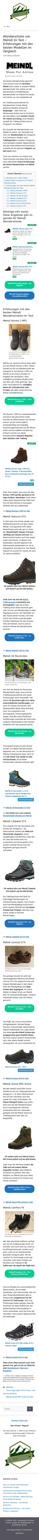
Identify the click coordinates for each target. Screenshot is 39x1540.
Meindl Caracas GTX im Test (17, 1078)
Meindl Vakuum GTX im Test (17, 650)
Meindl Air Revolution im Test (18, 808)
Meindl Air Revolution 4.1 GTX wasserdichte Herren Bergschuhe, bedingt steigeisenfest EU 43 (18, 793)
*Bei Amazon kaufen (26, 484)
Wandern (9, 1387)
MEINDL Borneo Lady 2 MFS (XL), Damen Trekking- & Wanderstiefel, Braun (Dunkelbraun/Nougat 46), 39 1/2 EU (19, 472)
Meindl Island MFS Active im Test (19, 1202)
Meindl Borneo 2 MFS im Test (18, 511)
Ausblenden (27, 174)
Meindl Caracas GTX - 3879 (15, 1067)
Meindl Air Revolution (17, 196)
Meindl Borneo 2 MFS (17, 191)
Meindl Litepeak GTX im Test (17, 937)
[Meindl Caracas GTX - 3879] (19, 1056)
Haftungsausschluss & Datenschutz (19, 1530)
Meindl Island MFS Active (18, 203)
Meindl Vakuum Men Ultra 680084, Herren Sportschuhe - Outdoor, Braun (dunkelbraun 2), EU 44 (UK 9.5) (23, 267)
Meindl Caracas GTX (16, 201)
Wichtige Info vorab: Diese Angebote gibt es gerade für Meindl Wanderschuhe (18, 180)
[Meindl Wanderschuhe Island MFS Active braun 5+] (19, 1138)
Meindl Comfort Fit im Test (17, 1357)
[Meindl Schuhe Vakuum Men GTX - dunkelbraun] (19, 571)
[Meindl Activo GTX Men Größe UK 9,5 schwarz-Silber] (19, 1331)
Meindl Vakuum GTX (16, 193)
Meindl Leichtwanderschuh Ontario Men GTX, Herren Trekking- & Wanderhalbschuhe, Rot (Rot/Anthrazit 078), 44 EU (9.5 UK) (23, 247)
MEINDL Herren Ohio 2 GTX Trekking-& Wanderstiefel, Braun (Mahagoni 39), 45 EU (23, 229)
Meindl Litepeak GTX (17, 198)
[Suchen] (30, 1408)
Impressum (19, 1533)
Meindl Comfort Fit (16, 206)
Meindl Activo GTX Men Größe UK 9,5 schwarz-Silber (19, 1344)
